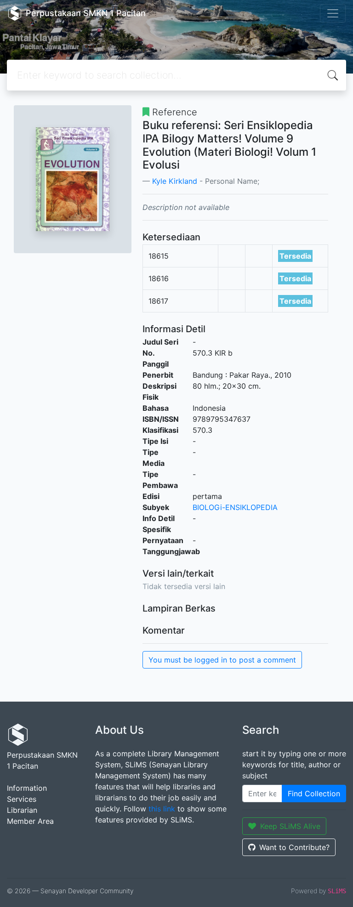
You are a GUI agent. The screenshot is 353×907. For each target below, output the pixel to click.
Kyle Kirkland (174, 181)
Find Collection (314, 793)
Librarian (22, 810)
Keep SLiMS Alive (290, 826)
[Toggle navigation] (333, 13)
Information (27, 788)
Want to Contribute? (294, 847)
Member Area (30, 821)
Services (21, 799)
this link (161, 808)
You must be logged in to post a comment (222, 659)
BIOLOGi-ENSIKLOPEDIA (235, 507)
